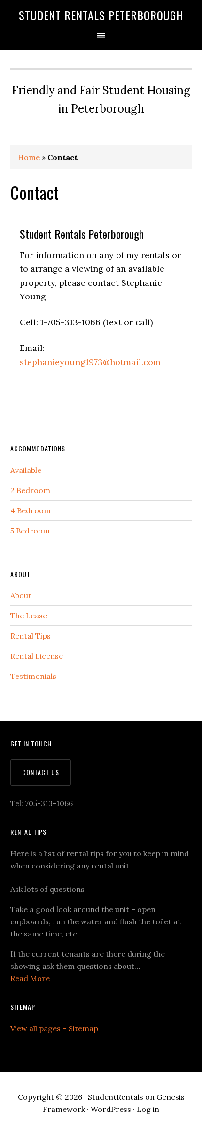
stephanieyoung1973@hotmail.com (90, 362)
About (20, 595)
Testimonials (33, 676)
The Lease (28, 615)
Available (25, 470)
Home (29, 157)
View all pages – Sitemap (54, 1028)
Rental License (36, 656)
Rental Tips (30, 635)
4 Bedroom (30, 510)
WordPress (111, 1109)
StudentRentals (115, 1097)
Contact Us (40, 772)
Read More (30, 978)
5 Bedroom (30, 530)
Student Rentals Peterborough (101, 15)
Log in (148, 1109)
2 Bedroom (30, 490)
